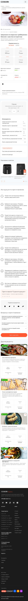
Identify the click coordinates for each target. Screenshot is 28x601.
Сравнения (3, 581)
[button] (2, 181)
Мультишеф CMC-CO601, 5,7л (6, 546)
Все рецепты (4, 558)
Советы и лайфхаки (5, 576)
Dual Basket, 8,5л (4, 528)
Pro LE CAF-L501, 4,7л (5, 526)
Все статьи (3, 572)
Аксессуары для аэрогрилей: (6, 533)
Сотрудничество (18, 526)
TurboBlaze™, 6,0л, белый (6, 524)
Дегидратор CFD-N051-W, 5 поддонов (6, 550)
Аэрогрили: (4, 511)
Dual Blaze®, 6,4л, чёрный (6, 518)
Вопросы (16, 515)
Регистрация (17, 524)
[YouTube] (6, 502)
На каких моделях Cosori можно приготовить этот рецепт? (13, 323)
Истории (3, 583)
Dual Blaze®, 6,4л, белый (6, 520)
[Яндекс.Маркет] (18, 591)
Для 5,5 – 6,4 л (4, 536)
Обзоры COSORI (4, 579)
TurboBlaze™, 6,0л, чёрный (6, 522)
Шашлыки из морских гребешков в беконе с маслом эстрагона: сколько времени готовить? (12, 318)
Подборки (3, 560)
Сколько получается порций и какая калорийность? (11, 329)
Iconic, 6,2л (3, 513)
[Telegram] (2, 502)
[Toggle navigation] (25, 2)
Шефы (2, 562)
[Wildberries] (21, 591)
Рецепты (7, 6)
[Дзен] (17, 502)
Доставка (17, 528)
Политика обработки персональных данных (12, 596)
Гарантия (17, 521)
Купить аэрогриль (14, 335)
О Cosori (16, 511)
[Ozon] (15, 591)
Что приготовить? (5, 574)
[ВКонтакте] (13, 502)
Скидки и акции (18, 532)
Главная (2, 6)
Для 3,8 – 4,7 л (4, 538)
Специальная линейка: (5, 543)
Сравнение (17, 517)
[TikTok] (10, 502)
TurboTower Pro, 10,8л (5, 515)
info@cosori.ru (5, 499)
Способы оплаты (18, 530)
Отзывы (16, 513)
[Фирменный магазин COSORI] (7, 591)
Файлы (16, 519)
